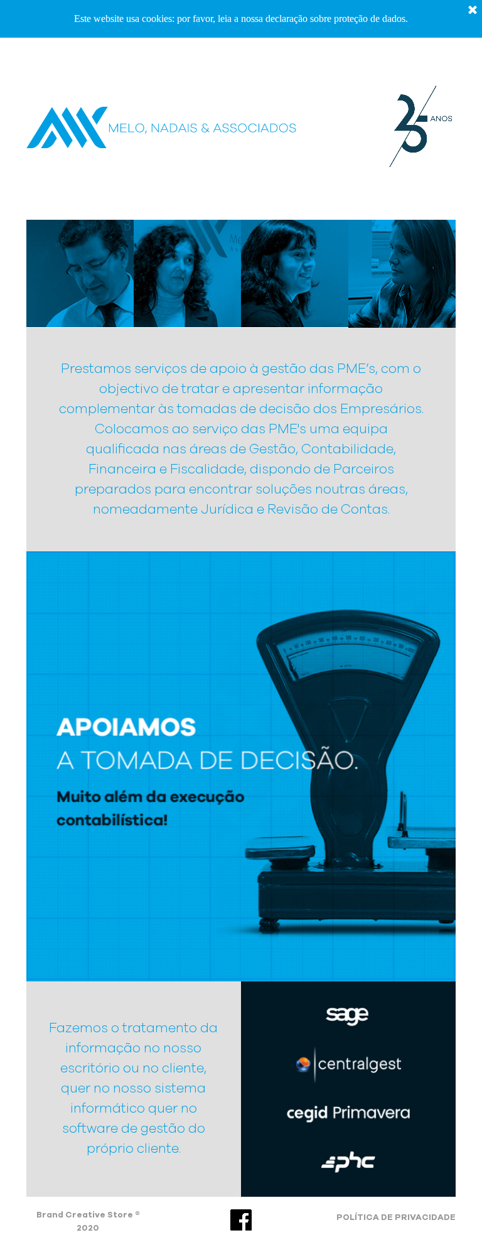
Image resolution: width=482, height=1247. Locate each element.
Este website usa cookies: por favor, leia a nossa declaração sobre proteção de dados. (241, 18)
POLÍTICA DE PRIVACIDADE (396, 1217)
